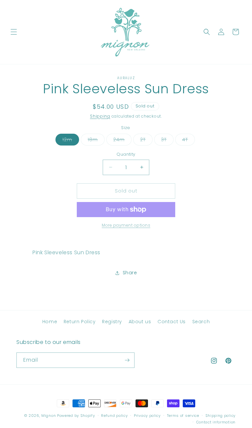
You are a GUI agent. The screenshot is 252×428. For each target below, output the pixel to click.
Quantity (125, 154)
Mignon (49, 415)
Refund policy (114, 415)
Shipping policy (220, 415)
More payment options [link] (126, 225)
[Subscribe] (127, 360)
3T (167, 141)
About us (140, 321)
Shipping (100, 116)
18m (96, 141)
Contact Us (172, 321)
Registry (112, 321)
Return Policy (80, 321)
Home (49, 321)
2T (146, 141)
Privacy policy (147, 415)
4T (188, 141)
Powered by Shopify (76, 415)
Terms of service (183, 415)
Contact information (216, 422)
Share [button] (130, 272)
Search (201, 321)
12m (70, 141)
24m (122, 141)
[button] (14, 32)
